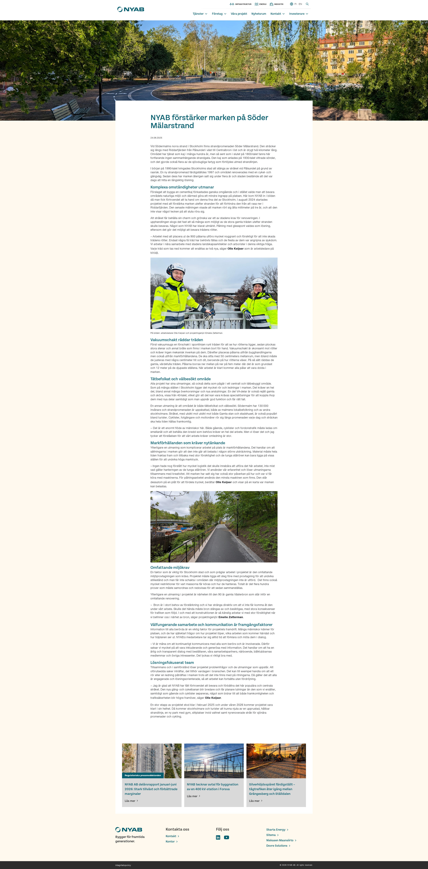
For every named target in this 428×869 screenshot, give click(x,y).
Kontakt (276, 14)
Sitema (271, 835)
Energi (262, 4)
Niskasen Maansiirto (279, 840)
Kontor (170, 841)
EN (300, 4)
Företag (217, 14)
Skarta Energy (275, 829)
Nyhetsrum (258, 14)
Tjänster (198, 14)
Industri (278, 4)
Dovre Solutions (276, 845)
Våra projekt (239, 14)
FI (295, 4)
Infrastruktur (243, 4)
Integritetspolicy (123, 865)
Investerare (296, 14)
